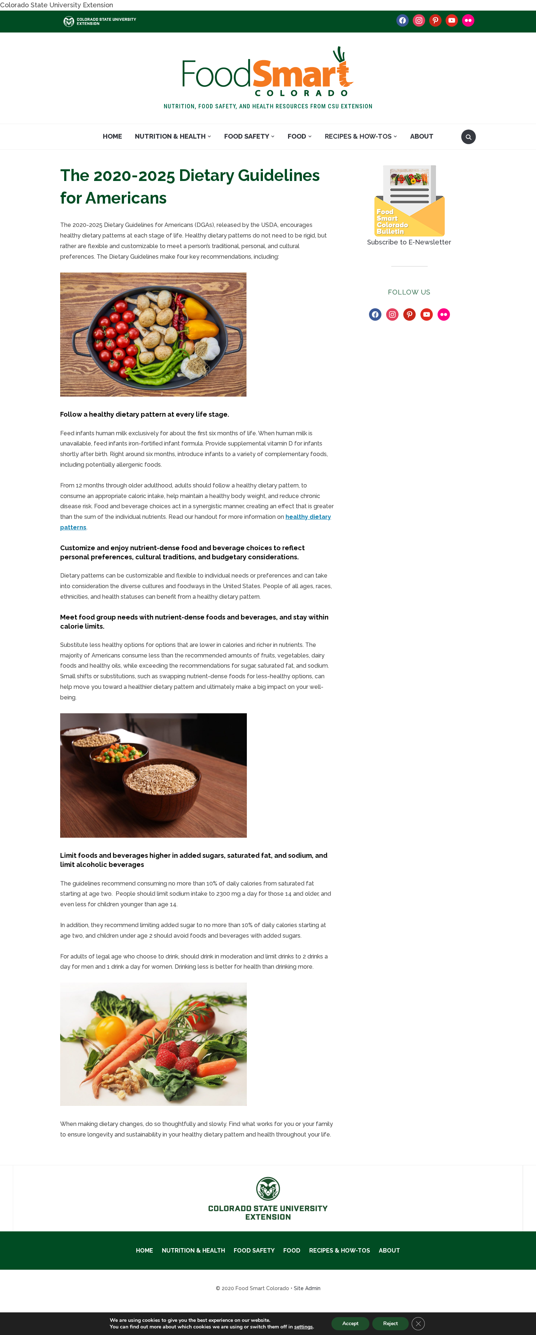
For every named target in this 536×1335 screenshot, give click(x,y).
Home (112, 136)
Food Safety (246, 136)
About (422, 136)
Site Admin (307, 1288)
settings (303, 1327)
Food (297, 136)
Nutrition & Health (170, 136)
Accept (350, 1323)
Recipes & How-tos (358, 136)
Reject (390, 1323)
